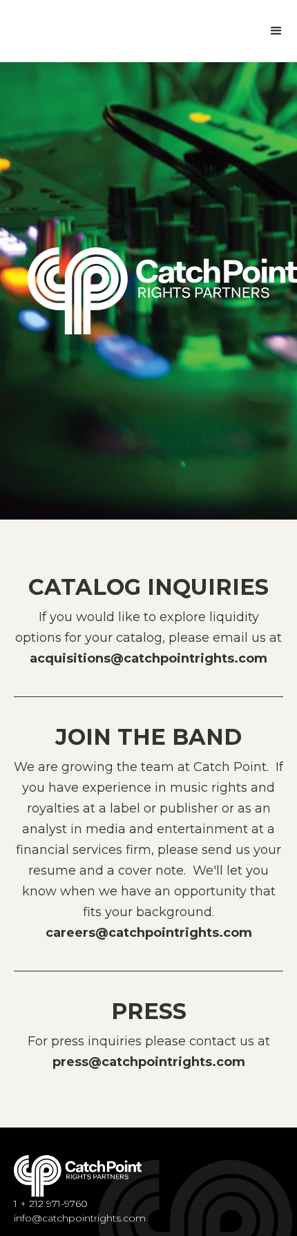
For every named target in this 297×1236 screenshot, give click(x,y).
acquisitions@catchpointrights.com (148, 658)
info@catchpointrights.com (80, 1218)
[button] (276, 31)
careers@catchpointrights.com (149, 932)
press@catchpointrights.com (148, 1061)
